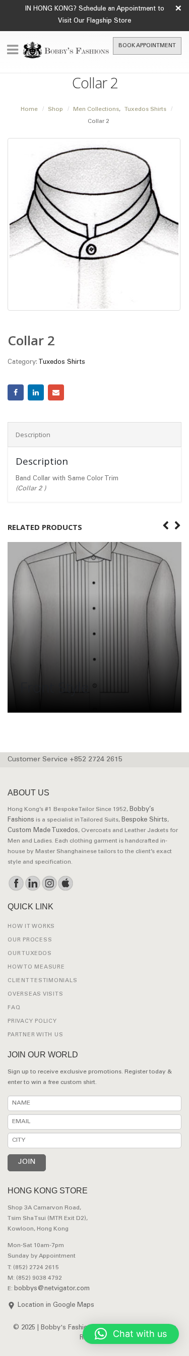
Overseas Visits (35, 994)
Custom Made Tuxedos (43, 831)
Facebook (16, 392)
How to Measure (36, 967)
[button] (131, 1334)
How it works (31, 926)
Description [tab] (33, 434)
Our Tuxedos (29, 954)
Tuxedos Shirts (61, 362)
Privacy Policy (32, 1021)
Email (56, 392)
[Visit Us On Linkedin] (32, 883)
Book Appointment (147, 46)
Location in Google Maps (56, 1305)
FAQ (14, 1008)
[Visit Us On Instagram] (49, 883)
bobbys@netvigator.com (52, 1289)
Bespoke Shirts (144, 820)
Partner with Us (35, 1035)
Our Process (30, 940)
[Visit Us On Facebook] (16, 883)
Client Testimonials (42, 981)
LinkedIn (36, 392)
